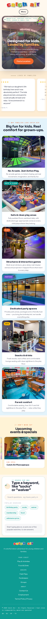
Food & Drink (23, 565)
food (23, 513)
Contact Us (23, 591)
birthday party (12, 507)
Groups (23, 582)
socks (24, 507)
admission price (13, 518)
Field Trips (23, 574)
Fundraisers (23, 578)
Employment (23, 595)
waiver (34, 507)
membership (11, 513)
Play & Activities (23, 561)
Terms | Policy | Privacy (23, 599)
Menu (23, 12)
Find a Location (23, 61)
